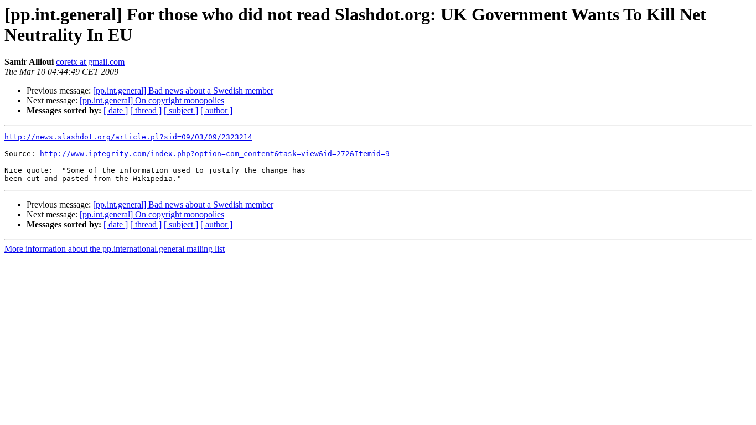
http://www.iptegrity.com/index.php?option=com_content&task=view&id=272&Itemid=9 (215, 153)
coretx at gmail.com (90, 61)
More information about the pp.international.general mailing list (114, 248)
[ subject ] (181, 110)
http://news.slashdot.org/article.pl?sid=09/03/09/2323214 (128, 137)
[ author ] (216, 110)
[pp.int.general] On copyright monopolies (152, 100)
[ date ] (115, 110)
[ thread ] (146, 110)
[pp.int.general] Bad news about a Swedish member (183, 90)
